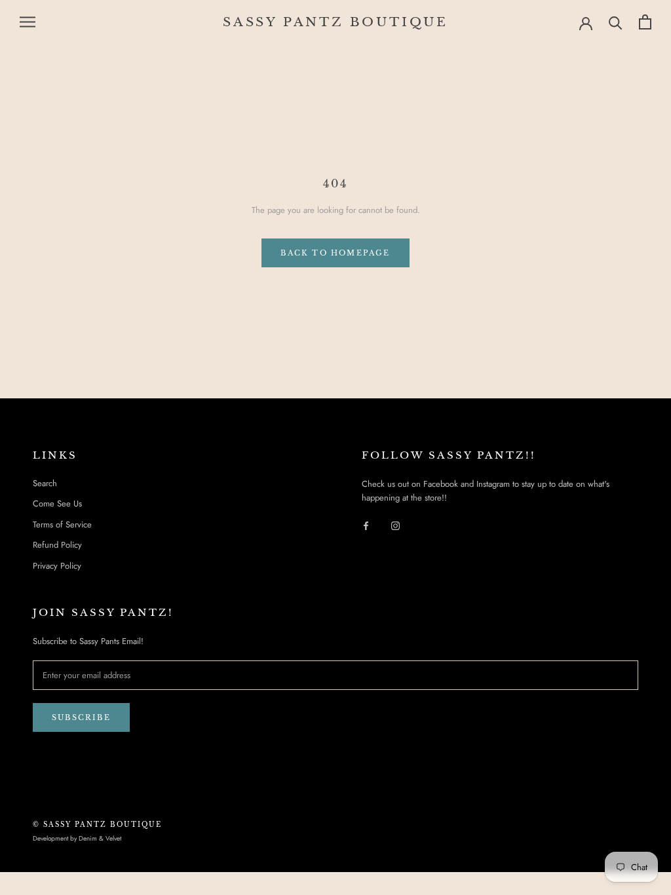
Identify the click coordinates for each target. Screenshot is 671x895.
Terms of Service (62, 524)
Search (45, 483)
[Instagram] (395, 525)
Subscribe (81, 717)
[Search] (616, 22)
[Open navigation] (27, 22)
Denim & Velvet (100, 838)
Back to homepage (335, 252)
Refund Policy (57, 545)
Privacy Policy (57, 566)
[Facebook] (366, 525)
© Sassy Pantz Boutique (97, 824)
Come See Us (57, 503)
